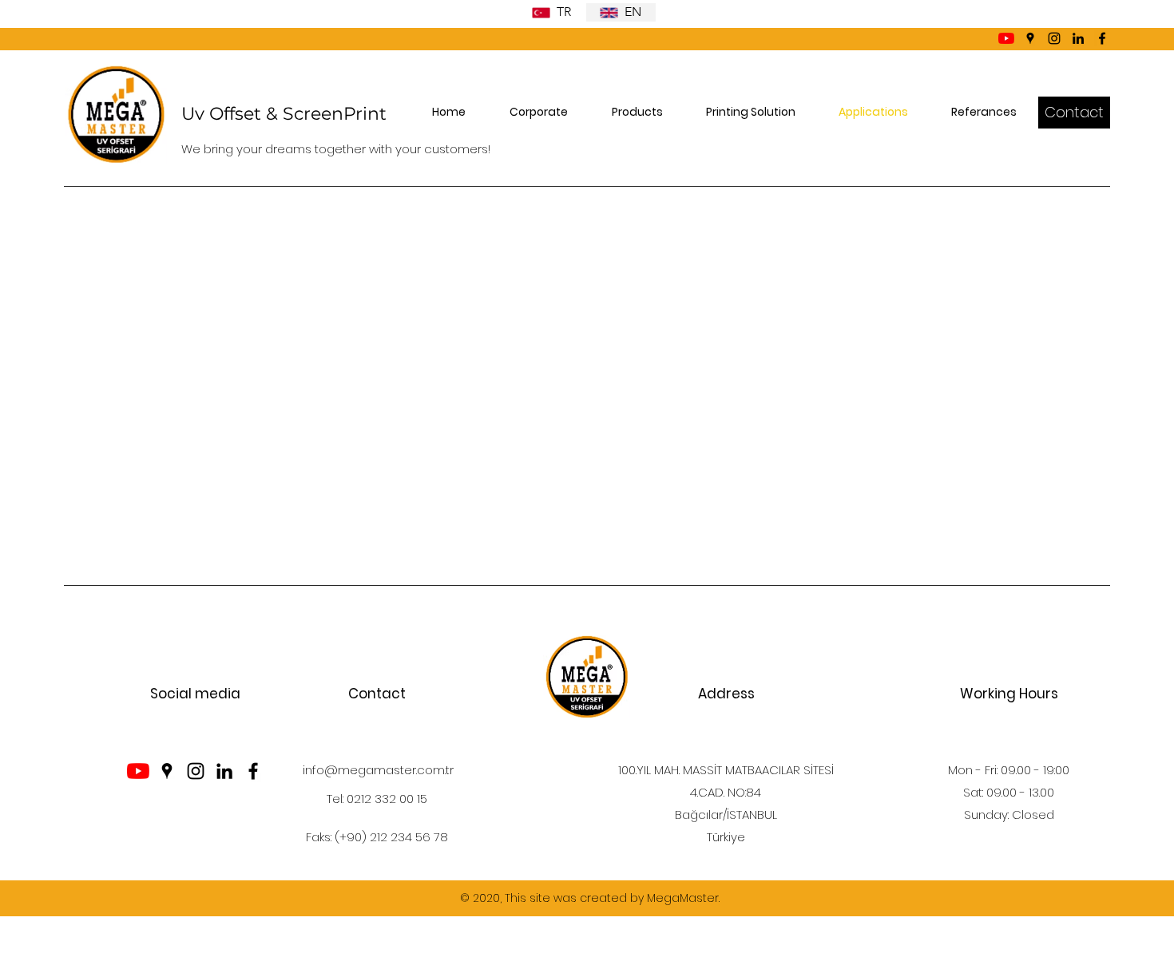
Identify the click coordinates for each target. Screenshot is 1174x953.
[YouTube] (1006, 38)
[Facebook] (1102, 38)
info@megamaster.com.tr (378, 769)
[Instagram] (1054, 38)
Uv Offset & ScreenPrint (284, 114)
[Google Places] (1030, 38)
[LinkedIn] (1078, 38)
